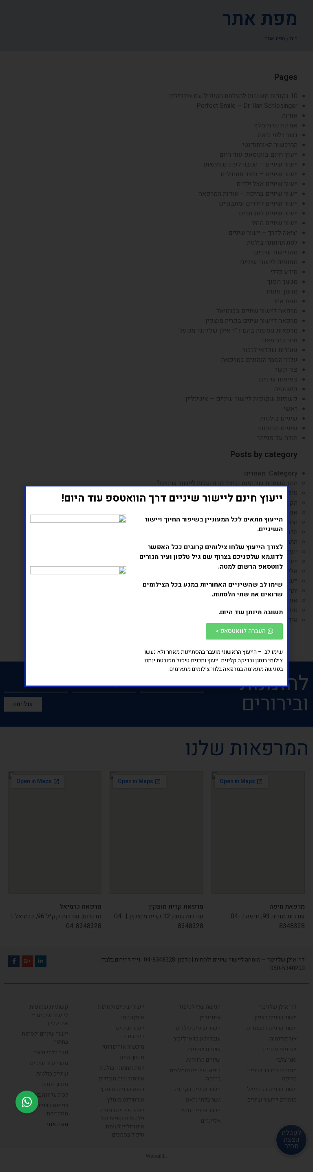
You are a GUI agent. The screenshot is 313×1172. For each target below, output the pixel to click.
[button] (26, 1102)
